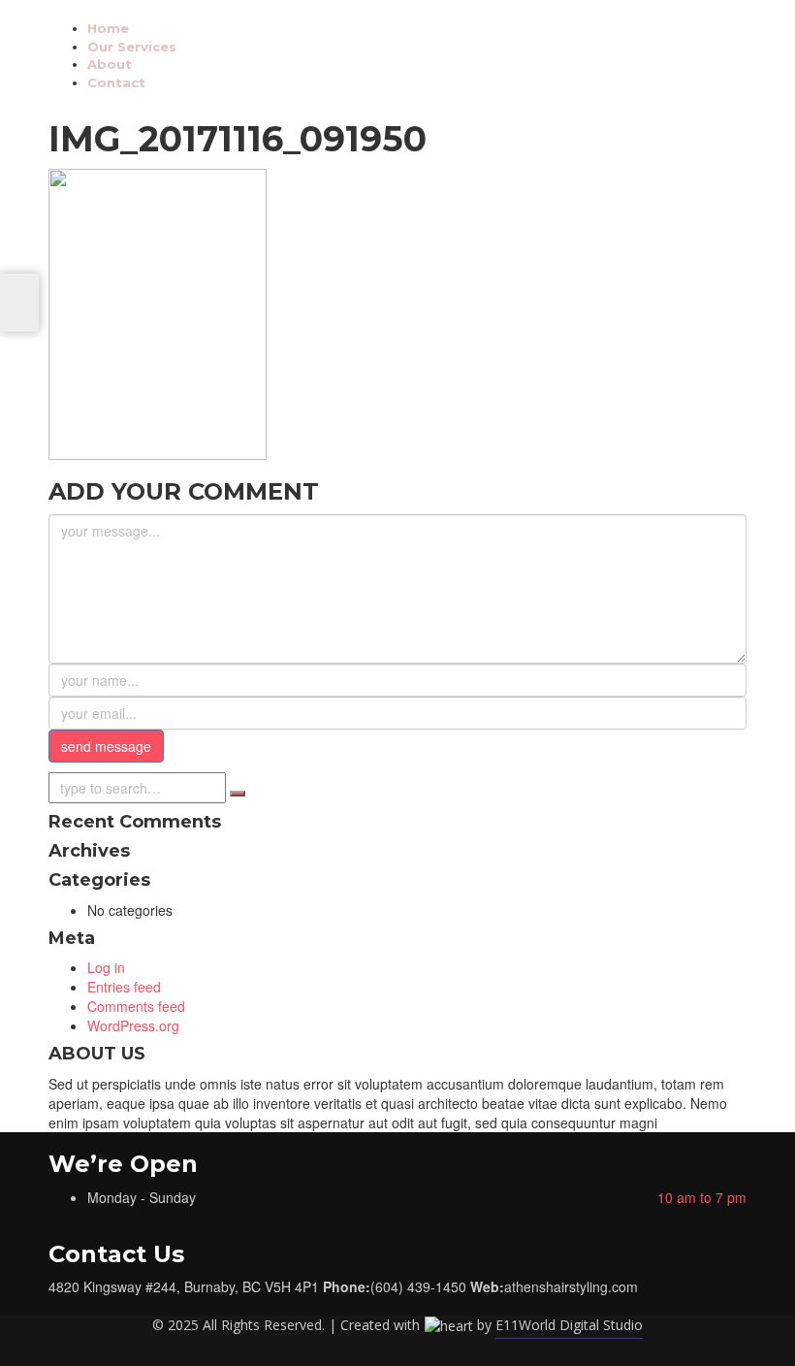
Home (108, 28)
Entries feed (124, 986)
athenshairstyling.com (571, 1286)
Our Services (131, 46)
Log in (106, 967)
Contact (116, 82)
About (109, 64)
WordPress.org (133, 1025)
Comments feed (136, 1006)
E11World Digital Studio (569, 1325)
